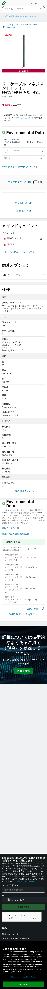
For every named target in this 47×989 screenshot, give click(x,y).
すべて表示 (20, 25)
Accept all (23, 984)
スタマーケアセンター (22, 118)
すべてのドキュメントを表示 (19, 252)
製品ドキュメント (10, 934)
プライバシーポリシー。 (25, 881)
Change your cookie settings (23, 977)
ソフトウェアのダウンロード (15, 938)
